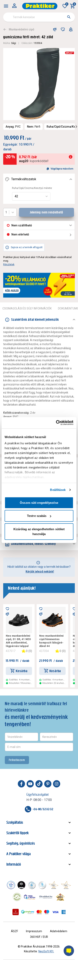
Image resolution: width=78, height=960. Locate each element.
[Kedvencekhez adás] (63, 29)
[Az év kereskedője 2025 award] (60, 897)
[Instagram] (56, 783)
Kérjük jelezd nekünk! (40, 571)
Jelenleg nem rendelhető (46, 212)
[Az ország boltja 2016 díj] (54, 885)
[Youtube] (30, 783)
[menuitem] (6, 6)
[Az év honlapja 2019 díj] (42, 885)
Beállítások (58, 489)
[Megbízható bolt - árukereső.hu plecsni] (17, 897)
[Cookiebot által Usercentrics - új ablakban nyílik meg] (56, 422)
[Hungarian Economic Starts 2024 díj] (11, 885)
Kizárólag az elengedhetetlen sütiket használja (39, 531)
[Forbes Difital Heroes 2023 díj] (21, 885)
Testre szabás (36, 515)
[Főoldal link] (39, 6)
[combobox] (39, 17)
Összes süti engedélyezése (39, 502)
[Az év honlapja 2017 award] (66, 885)
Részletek (8, 264)
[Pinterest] (47, 783)
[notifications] (71, 29)
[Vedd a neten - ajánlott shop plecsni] (29, 897)
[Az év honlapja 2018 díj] (32, 885)
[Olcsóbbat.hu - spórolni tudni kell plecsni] (46, 897)
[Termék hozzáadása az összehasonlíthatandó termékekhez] (55, 29)
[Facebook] (21, 783)
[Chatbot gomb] (69, 950)
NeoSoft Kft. (46, 951)
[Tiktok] (39, 783)
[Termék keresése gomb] (68, 17)
